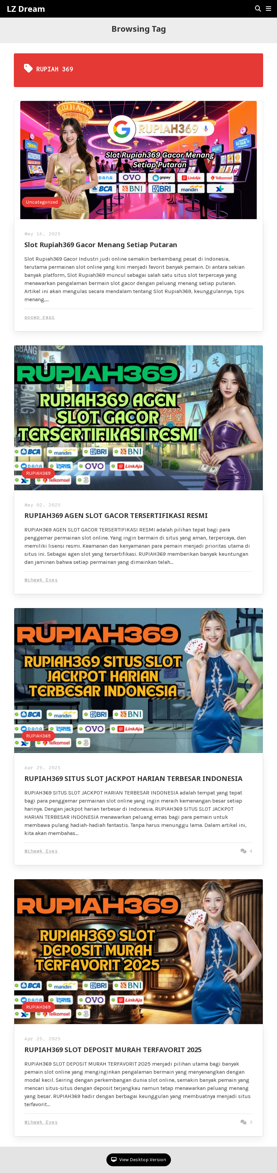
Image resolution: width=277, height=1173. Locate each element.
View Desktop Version (142, 1160)
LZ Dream (26, 9)
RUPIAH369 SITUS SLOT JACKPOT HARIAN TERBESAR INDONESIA (133, 778)
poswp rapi (39, 317)
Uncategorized (42, 202)
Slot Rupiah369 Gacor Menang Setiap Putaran (100, 244)
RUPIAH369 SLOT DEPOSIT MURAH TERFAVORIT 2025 (113, 1049)
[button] (268, 8)
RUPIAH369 (38, 473)
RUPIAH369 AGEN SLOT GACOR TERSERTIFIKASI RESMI (116, 515)
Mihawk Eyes (41, 580)
